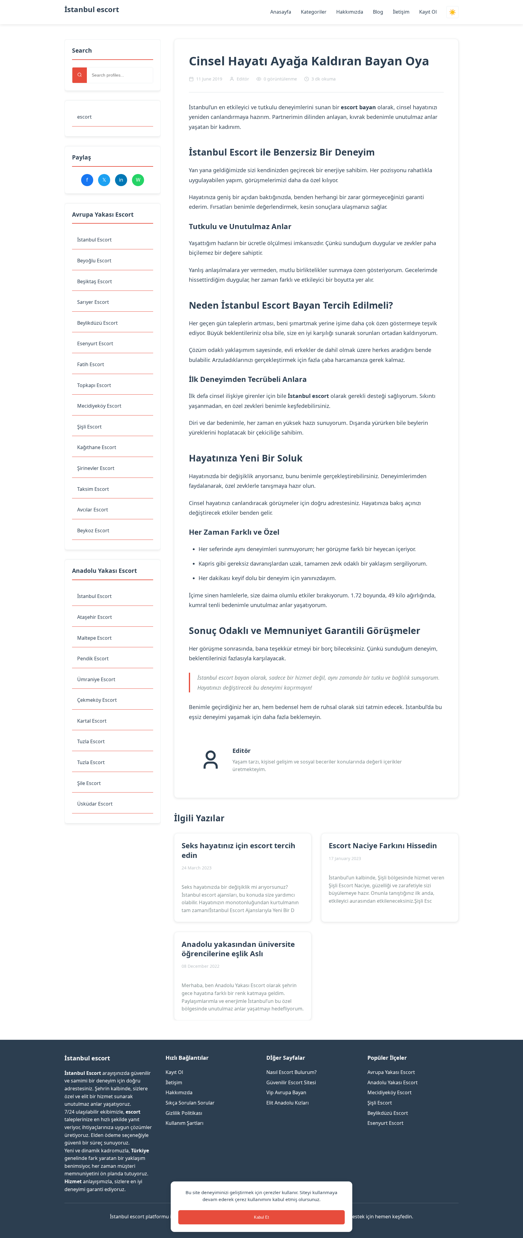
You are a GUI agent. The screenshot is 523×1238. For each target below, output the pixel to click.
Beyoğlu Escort (94, 260)
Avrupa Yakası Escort (391, 1072)
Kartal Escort (92, 721)
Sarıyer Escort (93, 302)
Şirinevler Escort (95, 468)
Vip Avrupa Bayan (286, 1092)
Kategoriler (314, 11)
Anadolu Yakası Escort (392, 1082)
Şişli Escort (89, 426)
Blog (378, 11)
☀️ (452, 12)
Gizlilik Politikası (184, 1113)
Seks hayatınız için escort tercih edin (238, 850)
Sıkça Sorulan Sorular (190, 1102)
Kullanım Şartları (184, 1123)
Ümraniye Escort (96, 679)
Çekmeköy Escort (97, 700)
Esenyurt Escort (95, 343)
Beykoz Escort (93, 530)
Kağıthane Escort (96, 447)
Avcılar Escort (92, 509)
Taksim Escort (93, 489)
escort (84, 116)
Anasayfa (280, 11)
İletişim (401, 11)
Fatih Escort (90, 364)
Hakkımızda (349, 11)
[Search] (79, 75)
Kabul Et (261, 1217)
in (121, 179)
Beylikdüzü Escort (97, 323)
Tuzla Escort (91, 741)
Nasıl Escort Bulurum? (291, 1072)
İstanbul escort (91, 9)
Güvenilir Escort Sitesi (291, 1082)
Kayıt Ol (428, 11)
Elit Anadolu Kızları (287, 1102)
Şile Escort (89, 783)
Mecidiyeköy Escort (99, 405)
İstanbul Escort (94, 239)
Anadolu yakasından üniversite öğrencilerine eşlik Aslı (238, 948)
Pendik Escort (93, 658)
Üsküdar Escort (95, 803)
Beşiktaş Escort (94, 281)
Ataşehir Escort (94, 617)
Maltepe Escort (94, 638)
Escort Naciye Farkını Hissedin (383, 845)
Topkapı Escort (94, 385)
